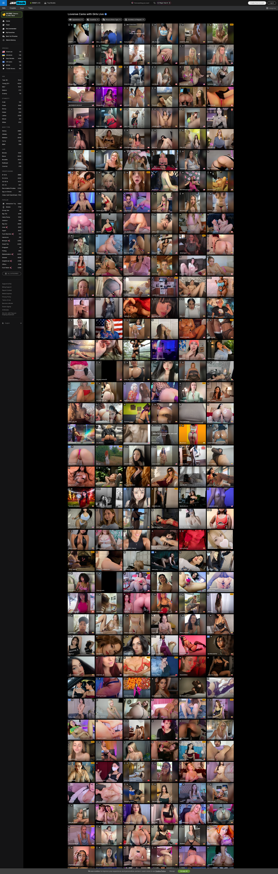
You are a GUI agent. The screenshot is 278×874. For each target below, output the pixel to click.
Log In (272, 3)
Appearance (76, 19)
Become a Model (7, 303)
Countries (93, 19)
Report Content (7, 290)
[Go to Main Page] (17, 3)
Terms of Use (6, 300)
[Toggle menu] (3, 3)
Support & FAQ (6, 284)
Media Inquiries (7, 293)
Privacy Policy (6, 297)
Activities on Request (135, 19)
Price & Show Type (112, 19)
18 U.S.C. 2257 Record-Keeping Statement (9, 313)
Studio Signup (6, 306)
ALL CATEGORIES (13, 273)
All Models (5, 310)
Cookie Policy (160, 871)
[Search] (154, 2)
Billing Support (6, 287)
